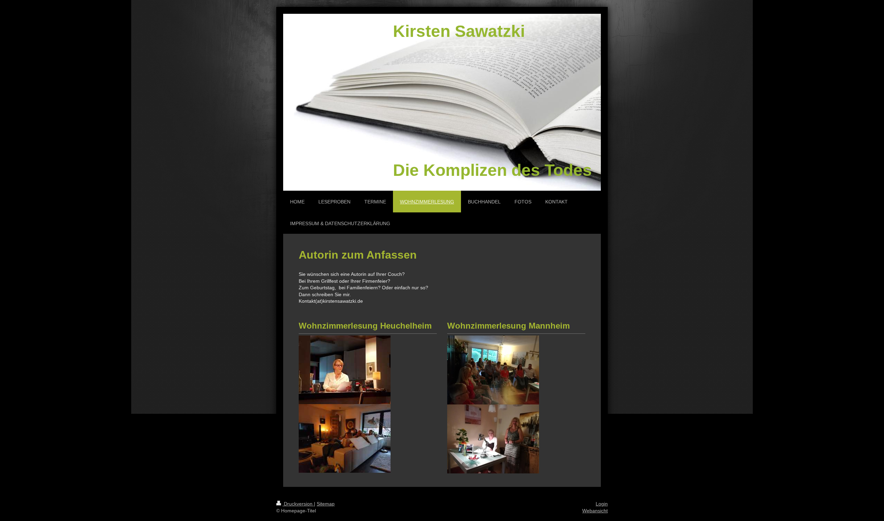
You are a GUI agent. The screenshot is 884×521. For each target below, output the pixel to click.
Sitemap (326, 504)
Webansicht (595, 510)
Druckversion (298, 504)
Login (602, 504)
